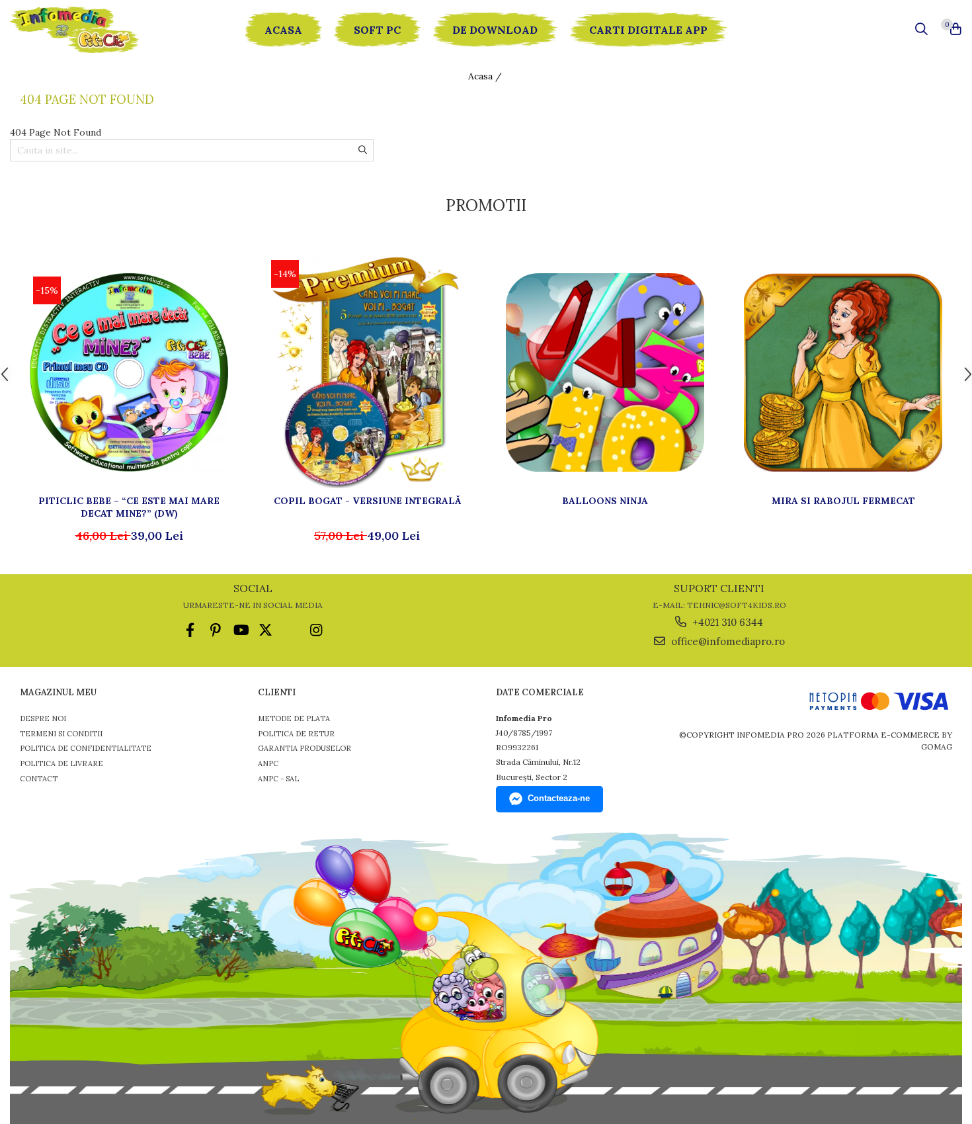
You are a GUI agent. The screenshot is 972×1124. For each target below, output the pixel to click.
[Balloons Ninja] (605, 372)
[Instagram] (315, 630)
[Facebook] (190, 630)
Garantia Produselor (304, 748)
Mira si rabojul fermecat (843, 501)
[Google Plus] (290, 630)
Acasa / (486, 76)
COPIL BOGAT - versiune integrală (367, 501)
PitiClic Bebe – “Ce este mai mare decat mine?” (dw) (129, 507)
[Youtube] (240, 630)
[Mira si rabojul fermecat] (843, 372)
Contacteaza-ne (559, 798)
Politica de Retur (296, 733)
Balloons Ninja (605, 501)
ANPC (268, 763)
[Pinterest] (215, 630)
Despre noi (43, 718)
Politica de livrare (61, 763)
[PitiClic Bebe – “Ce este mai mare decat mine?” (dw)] (129, 372)
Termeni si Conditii (61, 733)
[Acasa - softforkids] (89, 30)
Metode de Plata (294, 718)
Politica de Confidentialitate (85, 748)
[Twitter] (265, 630)
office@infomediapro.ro (726, 641)
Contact (39, 778)
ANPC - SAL (278, 778)
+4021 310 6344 (726, 622)
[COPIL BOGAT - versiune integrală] (367, 372)
